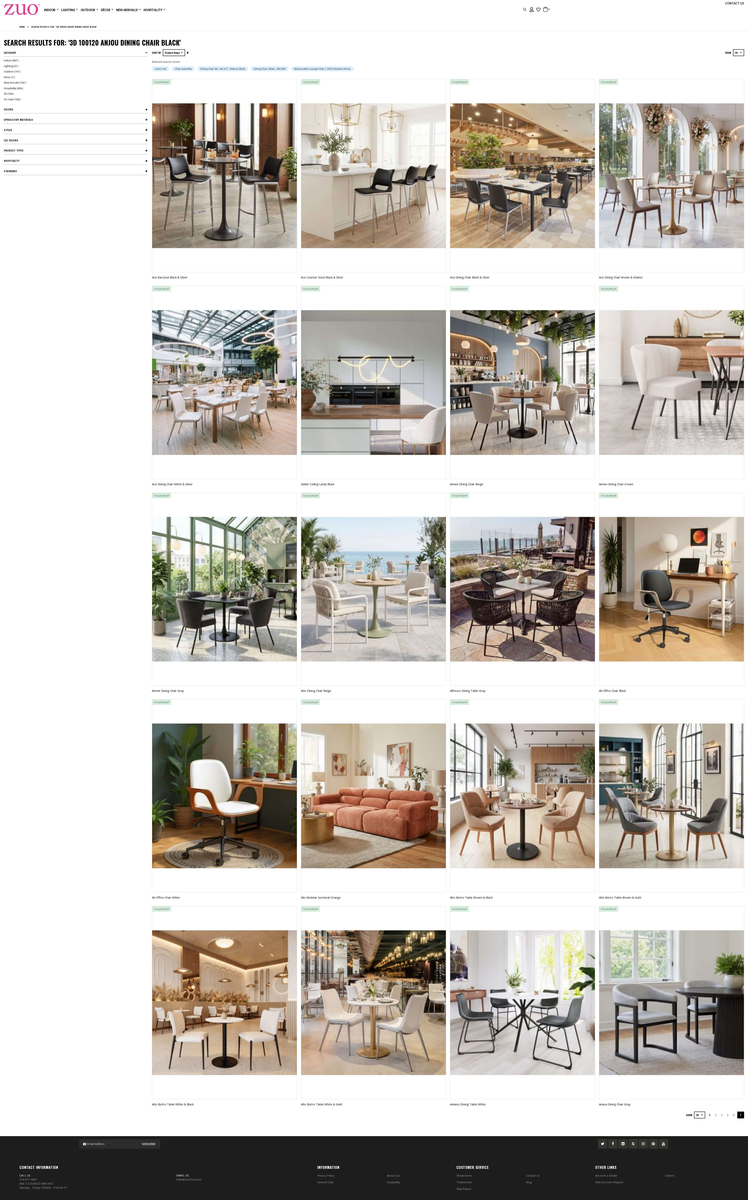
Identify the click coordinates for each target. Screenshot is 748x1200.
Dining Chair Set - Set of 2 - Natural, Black (222, 68)
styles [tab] (8, 130)
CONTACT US (734, 3)
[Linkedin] (623, 1144)
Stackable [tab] (10, 171)
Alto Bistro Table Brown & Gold (620, 897)
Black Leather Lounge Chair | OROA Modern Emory (322, 68)
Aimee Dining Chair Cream (616, 484)
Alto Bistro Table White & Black (173, 1104)
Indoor (11, 60)
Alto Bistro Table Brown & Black (471, 897)
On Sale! (12, 99)
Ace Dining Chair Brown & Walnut (621, 277)
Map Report (463, 1189)
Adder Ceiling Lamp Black (317, 484)
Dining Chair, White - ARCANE (270, 68)
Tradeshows (464, 1182)
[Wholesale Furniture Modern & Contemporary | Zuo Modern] (22, 9)
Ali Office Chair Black (612, 691)
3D (9, 93)
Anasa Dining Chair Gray (615, 1104)
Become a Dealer (606, 1175)
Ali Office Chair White (166, 897)
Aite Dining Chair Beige (316, 691)
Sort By (156, 52)
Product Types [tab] (14, 150)
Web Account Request (609, 1182)
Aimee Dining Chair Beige (466, 484)
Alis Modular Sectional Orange (321, 897)
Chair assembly (183, 68)
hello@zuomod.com (189, 1179)
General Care (325, 1182)
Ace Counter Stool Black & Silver (322, 277)
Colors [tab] (8, 109)
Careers (670, 1175)
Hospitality (14, 88)
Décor (10, 77)
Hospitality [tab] (11, 160)
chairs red (160, 68)
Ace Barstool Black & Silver (170, 277)
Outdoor (12, 71)
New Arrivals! (15, 82)
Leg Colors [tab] (11, 140)
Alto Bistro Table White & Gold (321, 1104)
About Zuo (393, 1175)
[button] (538, 9)
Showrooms (464, 1175)
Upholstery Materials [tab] (18, 119)
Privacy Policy (325, 1175)
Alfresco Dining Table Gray (467, 691)
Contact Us (533, 1175)
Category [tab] (10, 52)
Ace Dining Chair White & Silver (172, 484)
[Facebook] (612, 1144)
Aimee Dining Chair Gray (168, 691)
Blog (529, 1182)
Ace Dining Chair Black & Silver (470, 277)
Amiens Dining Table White (468, 1104)
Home (22, 27)
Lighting (11, 66)
